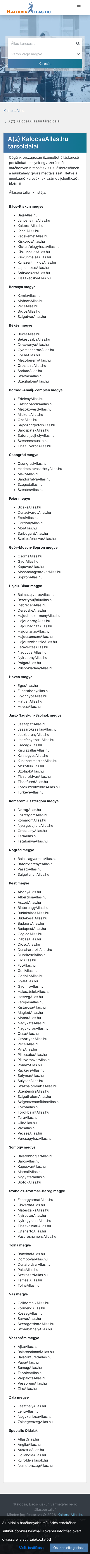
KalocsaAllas (13, 110)
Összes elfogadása (69, 1547)
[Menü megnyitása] (78, 7)
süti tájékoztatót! (37, 1539)
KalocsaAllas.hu (70, 1514)
